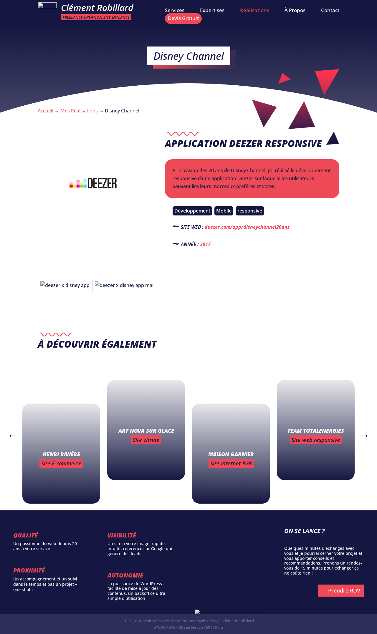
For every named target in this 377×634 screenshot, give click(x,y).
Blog (215, 620)
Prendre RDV (344, 590)
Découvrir (62, 489)
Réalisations (254, 11)
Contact (330, 11)
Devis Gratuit (183, 18)
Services (174, 11)
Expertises (212, 11)
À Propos (295, 11)
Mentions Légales (192, 620)
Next (361, 431)
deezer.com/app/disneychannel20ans (247, 227)
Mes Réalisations (79, 110)
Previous (10, 431)
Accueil (45, 110)
